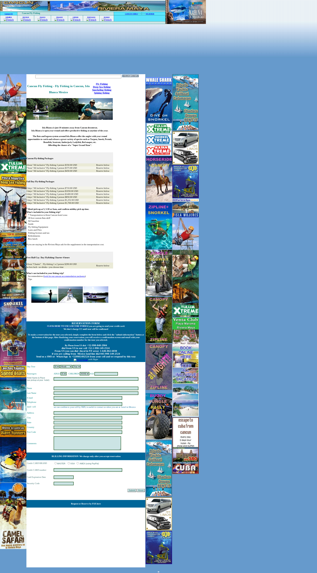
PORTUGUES (91, 17)
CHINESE (75, 17)
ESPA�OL (9, 17)
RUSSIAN (107, 17)
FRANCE (42, 17)
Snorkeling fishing (101, 90)
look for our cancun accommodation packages (64, 276)
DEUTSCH (26, 17)
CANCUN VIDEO (131, 14)
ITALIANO (59, 17)
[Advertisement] (158, 49)
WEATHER (150, 14)
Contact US (9, 14)
